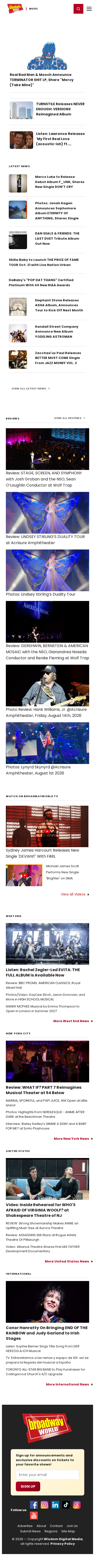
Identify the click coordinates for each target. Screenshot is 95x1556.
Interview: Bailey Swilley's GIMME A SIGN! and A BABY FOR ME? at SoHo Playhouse (46, 1126)
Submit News (30, 1531)
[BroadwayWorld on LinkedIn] (55, 1504)
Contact (56, 1526)
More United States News (67, 1261)
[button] (78, 9)
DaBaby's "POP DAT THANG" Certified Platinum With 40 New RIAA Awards (41, 282)
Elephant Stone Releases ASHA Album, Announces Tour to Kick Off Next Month (59, 305)
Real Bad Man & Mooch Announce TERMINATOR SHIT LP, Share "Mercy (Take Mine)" (42, 79)
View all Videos (73, 894)
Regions (51, 1531)
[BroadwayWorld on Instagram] (44, 1504)
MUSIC (33, 8)
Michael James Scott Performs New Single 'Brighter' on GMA (62, 872)
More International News (67, 1384)
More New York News (71, 1138)
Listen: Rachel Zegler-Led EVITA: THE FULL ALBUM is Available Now (43, 972)
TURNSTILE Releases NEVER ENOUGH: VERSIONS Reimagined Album (60, 109)
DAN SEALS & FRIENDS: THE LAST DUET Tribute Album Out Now (57, 238)
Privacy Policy (62, 1543)
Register (52, 8)
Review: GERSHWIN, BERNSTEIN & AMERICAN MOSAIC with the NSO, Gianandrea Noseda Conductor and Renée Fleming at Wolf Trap (47, 652)
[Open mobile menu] (89, 9)
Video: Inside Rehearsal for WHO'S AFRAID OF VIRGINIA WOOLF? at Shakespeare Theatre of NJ (41, 1210)
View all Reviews (67, 418)
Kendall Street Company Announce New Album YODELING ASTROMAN (56, 331)
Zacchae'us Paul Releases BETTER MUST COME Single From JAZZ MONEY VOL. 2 (58, 358)
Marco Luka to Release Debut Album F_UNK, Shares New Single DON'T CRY (60, 181)
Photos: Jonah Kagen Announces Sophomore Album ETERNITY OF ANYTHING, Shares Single (57, 211)
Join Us (72, 1526)
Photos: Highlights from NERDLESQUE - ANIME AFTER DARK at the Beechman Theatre (45, 1114)
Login (66, 8)
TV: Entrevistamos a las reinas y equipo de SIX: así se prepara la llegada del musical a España (47, 1360)
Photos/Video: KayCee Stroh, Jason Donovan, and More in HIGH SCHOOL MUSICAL (45, 997)
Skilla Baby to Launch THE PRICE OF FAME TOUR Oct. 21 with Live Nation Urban (44, 262)
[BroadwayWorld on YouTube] (33, 1515)
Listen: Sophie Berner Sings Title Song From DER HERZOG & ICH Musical (42, 1348)
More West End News (71, 1021)
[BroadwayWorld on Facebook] (33, 1504)
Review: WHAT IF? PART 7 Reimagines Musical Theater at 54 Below (43, 1090)
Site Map (68, 1531)
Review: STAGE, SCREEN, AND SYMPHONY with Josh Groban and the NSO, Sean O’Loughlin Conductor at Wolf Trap (44, 479)
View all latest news (29, 388)
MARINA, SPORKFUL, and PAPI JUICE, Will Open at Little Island (46, 1103)
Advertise (25, 1526)
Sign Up (28, 1486)
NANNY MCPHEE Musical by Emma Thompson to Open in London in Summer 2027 (43, 1008)
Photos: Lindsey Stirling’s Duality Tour (41, 594)
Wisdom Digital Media (63, 1539)
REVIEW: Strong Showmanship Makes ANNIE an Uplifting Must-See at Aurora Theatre (42, 1225)
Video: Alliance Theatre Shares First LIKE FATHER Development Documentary (43, 1249)
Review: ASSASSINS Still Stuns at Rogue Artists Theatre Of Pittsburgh (41, 1237)
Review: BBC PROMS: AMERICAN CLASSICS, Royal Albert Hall (43, 985)
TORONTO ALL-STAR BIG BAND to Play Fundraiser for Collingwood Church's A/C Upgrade (45, 1371)
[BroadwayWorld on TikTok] (66, 1504)
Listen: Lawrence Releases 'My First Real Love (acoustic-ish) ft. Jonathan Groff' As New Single (60, 143)
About (41, 1526)
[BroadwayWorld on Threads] (76, 1504)
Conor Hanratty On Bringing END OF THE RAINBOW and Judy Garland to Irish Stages (47, 1333)
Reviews (12, 418)
